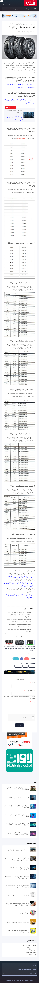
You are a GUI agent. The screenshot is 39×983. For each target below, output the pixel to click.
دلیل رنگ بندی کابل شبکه (23, 913)
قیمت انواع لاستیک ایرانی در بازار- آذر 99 (20, 577)
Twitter (25, 666)
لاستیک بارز (15, 659)
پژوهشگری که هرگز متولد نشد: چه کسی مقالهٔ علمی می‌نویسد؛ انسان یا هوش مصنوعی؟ (19, 614)
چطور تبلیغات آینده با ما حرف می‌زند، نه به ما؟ (18, 922)
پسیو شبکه (32, 954)
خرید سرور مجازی (30, 952)
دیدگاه (32, 702)
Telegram (31, 666)
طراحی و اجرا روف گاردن (28, 945)
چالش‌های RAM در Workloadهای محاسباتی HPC (17, 895)
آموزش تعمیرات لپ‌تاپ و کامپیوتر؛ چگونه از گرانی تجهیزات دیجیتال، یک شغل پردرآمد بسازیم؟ (17, 904)
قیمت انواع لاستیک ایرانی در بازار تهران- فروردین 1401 (30, 648)
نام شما (32, 683)
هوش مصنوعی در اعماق (24, 627)
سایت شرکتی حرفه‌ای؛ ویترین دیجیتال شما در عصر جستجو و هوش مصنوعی (17, 886)
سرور (9, 980)
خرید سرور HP (31, 947)
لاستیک (26, 659)
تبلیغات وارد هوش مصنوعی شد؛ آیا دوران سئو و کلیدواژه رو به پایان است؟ (19, 620)
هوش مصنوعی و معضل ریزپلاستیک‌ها (20, 624)
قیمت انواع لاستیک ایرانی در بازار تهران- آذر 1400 (9, 648)
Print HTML (18, 666)
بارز (21, 659)
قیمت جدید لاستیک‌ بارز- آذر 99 (22, 27)
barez (30, 654)
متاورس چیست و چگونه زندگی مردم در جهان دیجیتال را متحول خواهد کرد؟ (18, 834)
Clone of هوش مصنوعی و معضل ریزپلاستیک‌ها (17, 850)
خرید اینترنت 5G (31, 950)
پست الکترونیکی (29, 690)
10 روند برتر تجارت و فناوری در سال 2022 (19, 798)
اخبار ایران (31, 32)
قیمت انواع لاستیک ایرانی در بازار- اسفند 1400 (19, 648)
